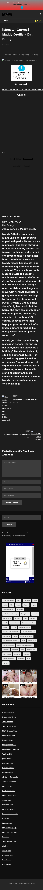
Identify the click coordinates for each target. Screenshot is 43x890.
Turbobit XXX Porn (9, 782)
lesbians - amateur (26, 636)
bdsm (18, 605)
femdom (32, 618)
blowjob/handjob (8, 609)
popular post (31, 650)
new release (32, 641)
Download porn (7, 763)
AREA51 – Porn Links (10, 777)
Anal (18, 600)
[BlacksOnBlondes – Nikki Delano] (21, 436)
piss (22, 650)
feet (25, 618)
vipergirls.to (6, 800)
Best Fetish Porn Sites (10, 814)
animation (27, 600)
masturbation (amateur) (11, 641)
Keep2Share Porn (8, 735)
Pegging (15, 650)
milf (23, 641)
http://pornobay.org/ (9, 828)
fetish (5, 623)
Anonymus (7, 455)
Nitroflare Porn (7, 740)
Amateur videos (8, 600)
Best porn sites (7, 805)
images (5, 627)
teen (28, 658)
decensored (7, 618)
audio (5, 605)
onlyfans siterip (8, 645)
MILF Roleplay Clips (9, 731)
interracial (6, 636)
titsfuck (5, 663)
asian (35, 600)
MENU (5, 21)
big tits (34, 605)
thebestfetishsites (8, 809)
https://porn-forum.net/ (22, 4)
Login (39, 21)
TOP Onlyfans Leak (9, 841)
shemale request (8, 658)
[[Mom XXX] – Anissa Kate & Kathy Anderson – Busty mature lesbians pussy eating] (21, 408)
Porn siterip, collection (10, 749)
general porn (15, 623)
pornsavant (6, 818)
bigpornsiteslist (7, 772)
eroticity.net (6, 851)
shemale (26, 654)
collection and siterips (10, 614)
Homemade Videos (9, 717)
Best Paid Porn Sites (9, 832)
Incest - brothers (24, 627)
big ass (26, 605)
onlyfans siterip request (24, 645)
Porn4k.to (5, 837)
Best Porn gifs (7, 786)
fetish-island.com (8, 791)
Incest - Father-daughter (11, 632)
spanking (21, 658)
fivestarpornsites (8, 712)
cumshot (35, 614)
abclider (5, 846)
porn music (7, 654)
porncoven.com (8, 855)
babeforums (6, 864)
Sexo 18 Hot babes (9, 726)
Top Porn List (7, 754)
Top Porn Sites (7, 722)
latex (15, 636)
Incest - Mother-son (29, 632)
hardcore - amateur (28, 623)
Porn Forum (6, 860)
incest (14, 627)
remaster (17, 654)
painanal (6, 650)
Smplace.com (7, 823)
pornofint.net (6, 758)
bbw (11, 605)
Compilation (25, 614)
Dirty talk (18, 618)
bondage (20, 609)
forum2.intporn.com (9, 795)
